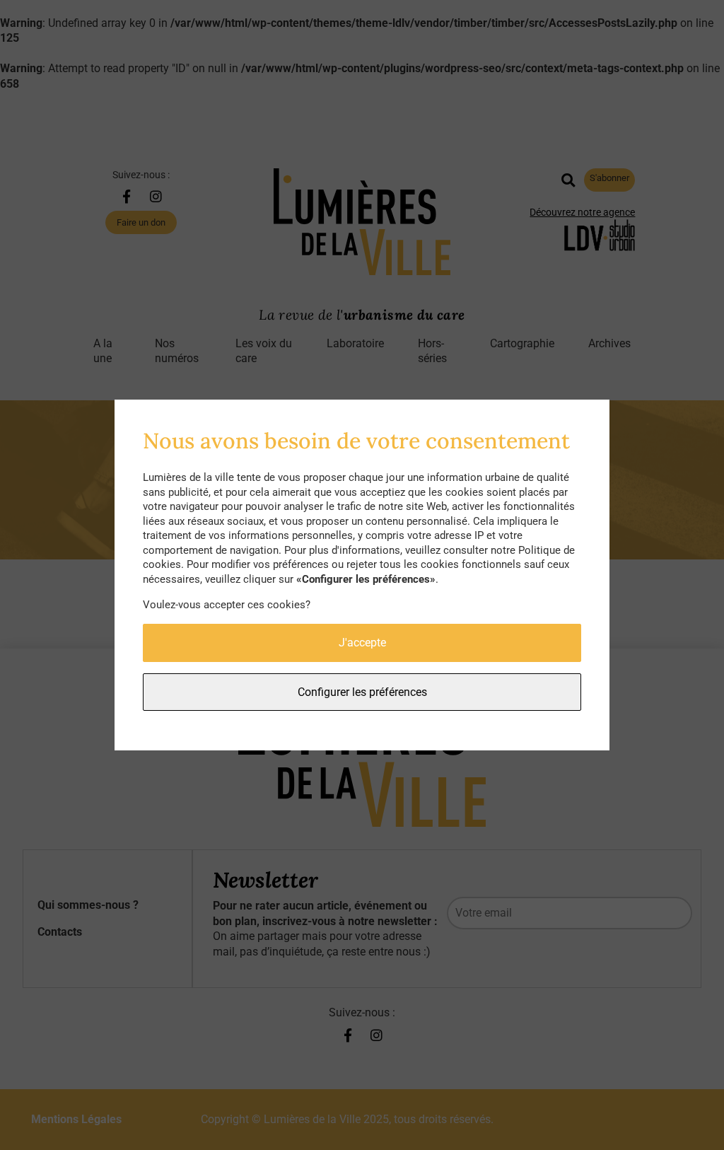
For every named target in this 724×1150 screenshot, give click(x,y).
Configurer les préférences (362, 692)
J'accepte (362, 642)
